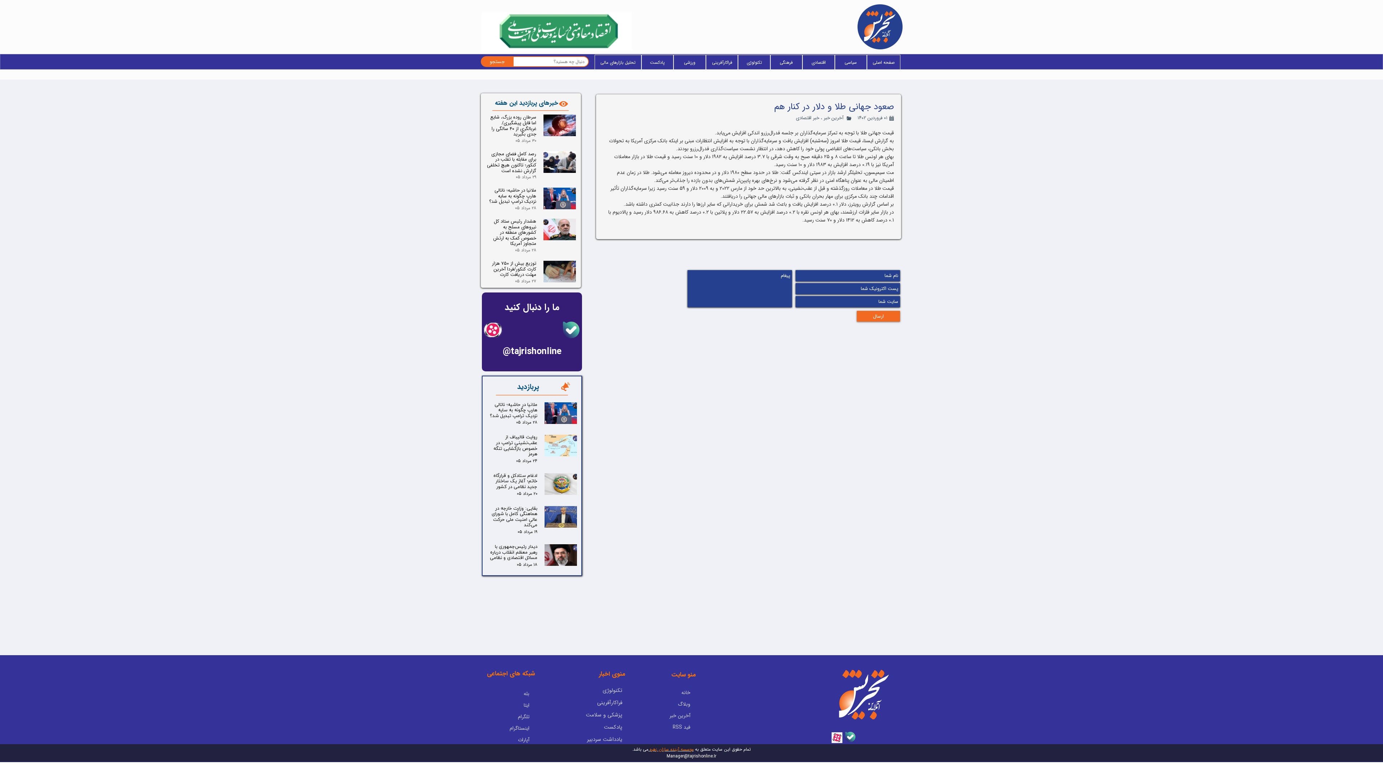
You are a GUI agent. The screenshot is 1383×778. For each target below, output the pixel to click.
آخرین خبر (833, 118)
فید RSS (681, 727)
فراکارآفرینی (722, 62)
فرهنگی (786, 62)
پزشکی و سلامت (604, 715)
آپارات (523, 740)
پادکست (657, 62)
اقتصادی (818, 62)
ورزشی (689, 62)
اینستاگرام (519, 728)
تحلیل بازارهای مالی (618, 62)
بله (526, 694)
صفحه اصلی (884, 62)
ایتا (526, 705)
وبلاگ (684, 704)
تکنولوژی (754, 62)
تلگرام (523, 717)
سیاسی (851, 62)
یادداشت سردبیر (604, 739)
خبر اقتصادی (807, 118)
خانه (685, 693)
